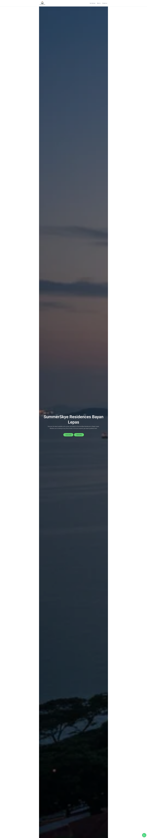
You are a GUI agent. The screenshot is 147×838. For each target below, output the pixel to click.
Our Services (92, 3)
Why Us (98, 3)
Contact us (104, 3)
